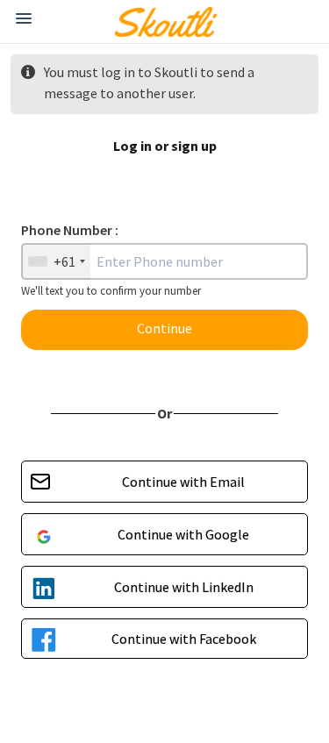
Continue (164, 328)
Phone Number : (69, 230)
